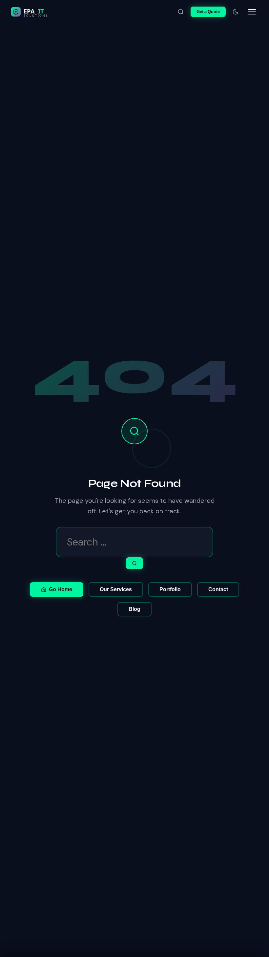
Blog (134, 609)
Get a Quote (208, 11)
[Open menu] (252, 12)
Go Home (60, 589)
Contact (218, 589)
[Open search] (181, 12)
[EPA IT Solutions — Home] (43, 11)
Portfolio (170, 589)
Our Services (116, 589)
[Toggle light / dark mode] (235, 12)
